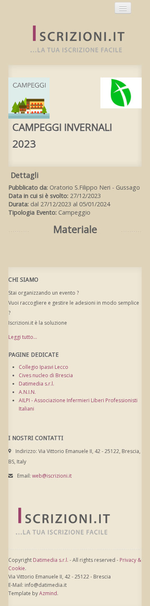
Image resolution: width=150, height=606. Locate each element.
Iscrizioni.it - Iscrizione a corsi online (73, 39)
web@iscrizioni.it (52, 475)
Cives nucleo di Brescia (46, 375)
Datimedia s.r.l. (36, 383)
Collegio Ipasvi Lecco (43, 367)
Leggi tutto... (22, 337)
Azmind (48, 593)
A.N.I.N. (27, 392)
